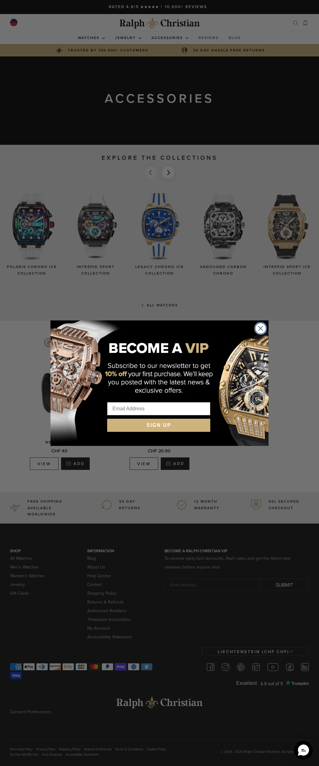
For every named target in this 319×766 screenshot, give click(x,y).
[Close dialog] (260, 328)
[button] (303, 750)
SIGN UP (158, 425)
